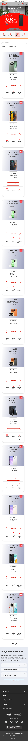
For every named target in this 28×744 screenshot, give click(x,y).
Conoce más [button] (13, 85)
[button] (21, 4)
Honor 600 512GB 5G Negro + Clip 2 (13, 350)
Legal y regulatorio (14, 738)
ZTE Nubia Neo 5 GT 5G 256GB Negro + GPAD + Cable (13, 400)
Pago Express (18, 1)
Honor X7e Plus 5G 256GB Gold (13, 498)
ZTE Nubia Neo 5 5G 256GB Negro (13, 153)
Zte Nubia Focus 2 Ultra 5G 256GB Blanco (13, 596)
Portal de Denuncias (14, 735)
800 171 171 (12, 727)
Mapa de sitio (5, 735)
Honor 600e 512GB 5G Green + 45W (13, 252)
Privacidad (23, 735)
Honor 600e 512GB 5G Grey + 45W (13, 203)
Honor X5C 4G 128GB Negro (13, 547)
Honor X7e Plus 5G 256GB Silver (13, 448)
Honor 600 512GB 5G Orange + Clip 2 (13, 301)
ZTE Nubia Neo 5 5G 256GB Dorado (13, 104)
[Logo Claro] (4, 3)
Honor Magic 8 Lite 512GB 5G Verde (13, 55)
